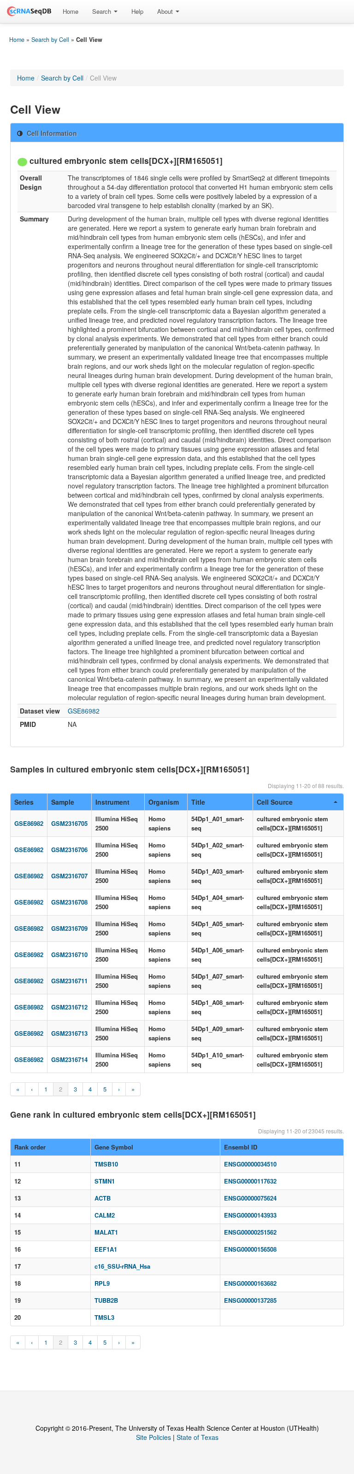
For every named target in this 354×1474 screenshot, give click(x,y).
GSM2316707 (69, 875)
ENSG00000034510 (250, 1164)
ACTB (102, 1198)
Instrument (112, 802)
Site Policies (153, 1437)
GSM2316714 (69, 1059)
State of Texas (197, 1437)
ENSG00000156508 (250, 1249)
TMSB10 (106, 1164)
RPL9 (102, 1283)
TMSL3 (104, 1317)
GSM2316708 (69, 902)
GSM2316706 (69, 849)
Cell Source (275, 802)
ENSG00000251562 (250, 1232)
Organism (163, 802)
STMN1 (104, 1181)
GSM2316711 (69, 980)
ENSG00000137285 (250, 1300)
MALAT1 (106, 1232)
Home (70, 11)
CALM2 (104, 1215)
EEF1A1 (105, 1249)
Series (24, 802)
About (166, 11)
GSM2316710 (69, 954)
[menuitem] (70, 11)
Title (198, 802)
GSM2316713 (69, 1033)
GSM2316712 (69, 1007)
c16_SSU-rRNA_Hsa (122, 1266)
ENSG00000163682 (250, 1283)
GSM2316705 (69, 823)
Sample (62, 802)
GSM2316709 (69, 928)
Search (102, 11)
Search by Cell (50, 39)
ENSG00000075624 (250, 1198)
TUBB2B (106, 1300)
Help (137, 11)
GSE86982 (84, 710)
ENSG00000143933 (250, 1215)
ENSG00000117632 (250, 1181)
